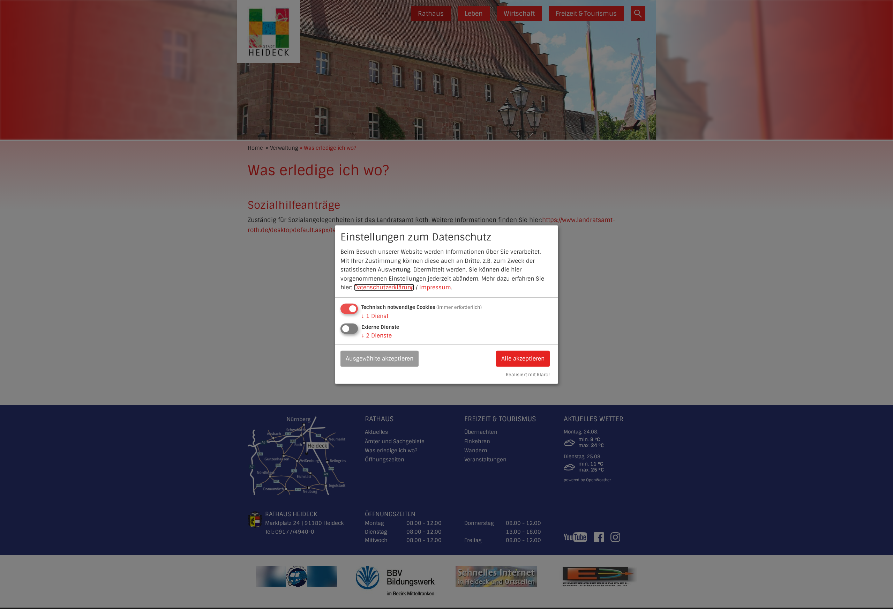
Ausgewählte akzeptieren (379, 358)
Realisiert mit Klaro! (528, 374)
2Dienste (376, 335)
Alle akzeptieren (523, 358)
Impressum (435, 287)
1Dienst (375, 316)
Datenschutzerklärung (384, 287)
